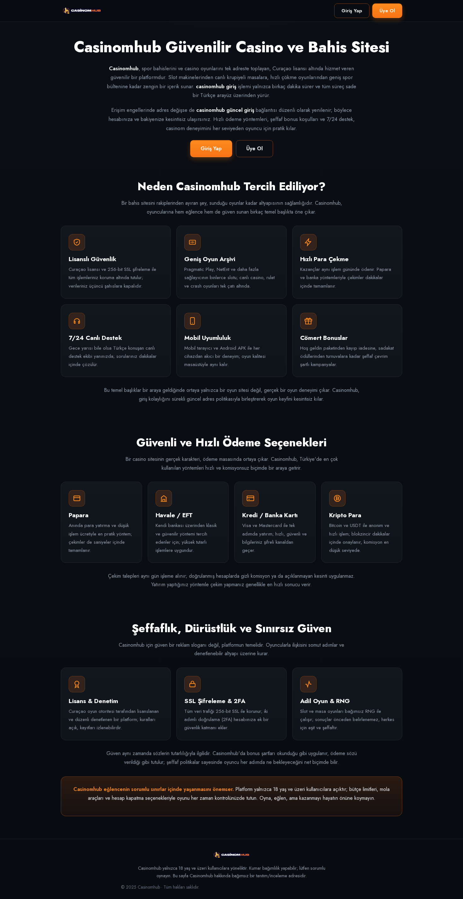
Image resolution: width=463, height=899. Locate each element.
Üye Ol (387, 10)
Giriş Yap (351, 10)
